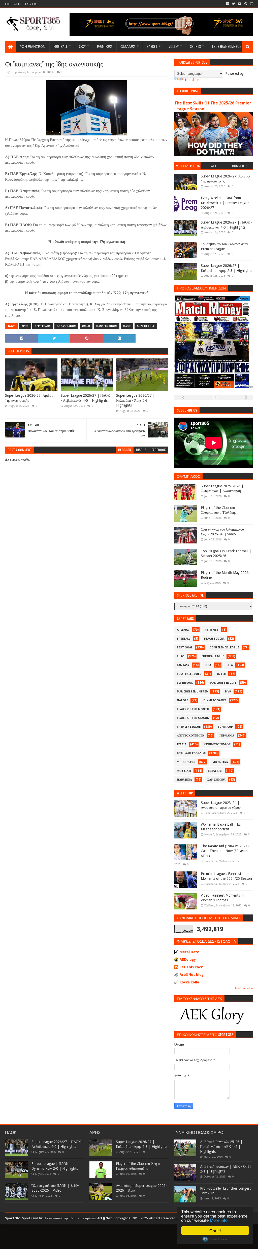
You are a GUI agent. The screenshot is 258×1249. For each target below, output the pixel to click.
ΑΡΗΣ (24, 326)
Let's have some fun (226, 46)
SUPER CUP (225, 726)
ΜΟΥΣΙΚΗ (184, 771)
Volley (174, 46)
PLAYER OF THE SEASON (193, 718)
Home (8, 4)
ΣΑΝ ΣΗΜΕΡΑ (216, 779)
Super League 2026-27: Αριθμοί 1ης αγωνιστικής (29, 397)
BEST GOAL (184, 647)
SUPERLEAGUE (146, 326)
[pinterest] (245, 4)
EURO (180, 656)
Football (60, 46)
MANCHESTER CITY (223, 682)
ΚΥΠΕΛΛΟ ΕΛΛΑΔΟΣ (191, 753)
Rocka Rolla (189, 982)
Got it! (215, 1230)
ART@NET (211, 630)
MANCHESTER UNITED (192, 691)
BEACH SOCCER (214, 638)
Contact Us (30, 4)
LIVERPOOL (185, 682)
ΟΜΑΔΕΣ (127, 46)
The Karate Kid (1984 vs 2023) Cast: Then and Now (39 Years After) (225, 851)
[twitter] (233, 4)
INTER (221, 674)
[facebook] (227, 4)
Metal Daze (189, 952)
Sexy (82, 46)
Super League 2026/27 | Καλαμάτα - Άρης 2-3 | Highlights (135, 400)
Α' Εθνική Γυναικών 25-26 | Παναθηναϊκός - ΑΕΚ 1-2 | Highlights (221, 1147)
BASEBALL (183, 638)
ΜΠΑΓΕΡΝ (215, 771)
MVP (228, 691)
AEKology (188, 960)
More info (219, 1220)
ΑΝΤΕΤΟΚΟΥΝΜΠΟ (190, 735)
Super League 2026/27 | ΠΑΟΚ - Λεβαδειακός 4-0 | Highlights (85, 397)
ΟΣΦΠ (86, 326)
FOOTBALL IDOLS (189, 674)
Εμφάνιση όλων (244, 988)
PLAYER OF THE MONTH (193, 709)
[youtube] (239, 4)
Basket (152, 46)
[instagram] (251, 4)
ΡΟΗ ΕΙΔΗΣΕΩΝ (32, 46)
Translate (191, 80)
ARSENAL (183, 630)
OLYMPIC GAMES (215, 700)
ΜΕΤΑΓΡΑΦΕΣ (186, 762)
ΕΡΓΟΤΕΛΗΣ (43, 326)
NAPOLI (182, 700)
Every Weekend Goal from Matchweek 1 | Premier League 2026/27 (225, 203)
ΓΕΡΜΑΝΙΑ (226, 735)
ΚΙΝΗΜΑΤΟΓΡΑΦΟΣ (217, 744)
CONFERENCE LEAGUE (224, 647)
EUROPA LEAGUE (213, 656)
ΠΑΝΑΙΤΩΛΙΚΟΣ (106, 326)
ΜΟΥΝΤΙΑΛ (220, 762)
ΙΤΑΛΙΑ (181, 744)
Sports (195, 46)
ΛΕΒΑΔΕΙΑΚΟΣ (66, 326)
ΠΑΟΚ (127, 326)
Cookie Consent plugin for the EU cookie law (215, 1239)
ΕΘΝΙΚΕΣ (104, 46)
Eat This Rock (191, 967)
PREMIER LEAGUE (189, 726)
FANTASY (183, 665)
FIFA (230, 665)
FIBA (208, 665)
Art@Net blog (192, 975)
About (17, 4)
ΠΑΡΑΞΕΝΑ (184, 779)
